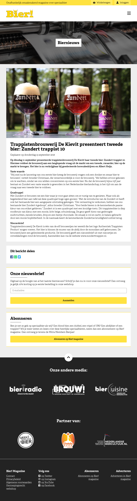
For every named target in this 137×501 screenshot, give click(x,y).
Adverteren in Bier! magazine (121, 477)
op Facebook (48, 485)
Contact (10, 475)
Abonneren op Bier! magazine (68, 339)
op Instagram (48, 479)
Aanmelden (68, 300)
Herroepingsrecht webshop (15, 487)
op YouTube (47, 482)
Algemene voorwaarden (19, 482)
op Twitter (46, 475)
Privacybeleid (13, 479)
